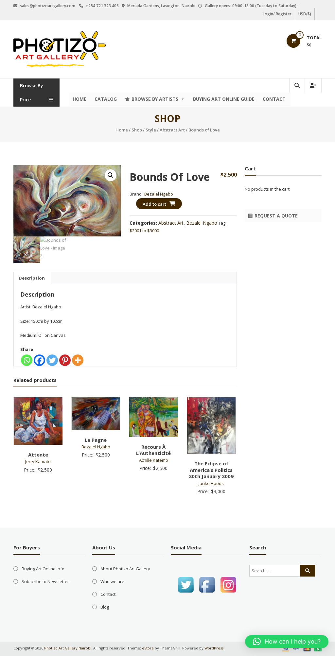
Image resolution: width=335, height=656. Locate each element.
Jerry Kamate (38, 461)
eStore (148, 648)
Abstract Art (172, 130)
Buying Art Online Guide (224, 99)
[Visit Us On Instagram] (228, 584)
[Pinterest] (65, 360)
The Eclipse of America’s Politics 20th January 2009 (211, 469)
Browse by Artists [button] (155, 99)
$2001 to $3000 (144, 230)
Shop (137, 130)
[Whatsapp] (26, 360)
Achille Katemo (153, 460)
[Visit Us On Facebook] (207, 584)
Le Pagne (96, 440)
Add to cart (154, 204)
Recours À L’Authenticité (153, 450)
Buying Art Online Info (43, 569)
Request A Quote (276, 216)
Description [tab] (32, 278)
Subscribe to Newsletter (45, 581)
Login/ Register (277, 14)
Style (151, 130)
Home (79, 99)
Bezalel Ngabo (158, 194)
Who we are (112, 581)
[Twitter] (52, 360)
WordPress (213, 648)
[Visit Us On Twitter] (185, 584)
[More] (77, 360)
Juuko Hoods (211, 483)
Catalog (106, 99)
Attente (38, 454)
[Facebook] (39, 360)
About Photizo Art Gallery (125, 569)
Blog (104, 607)
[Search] (307, 571)
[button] (110, 175)
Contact (274, 99)
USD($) (304, 14)
